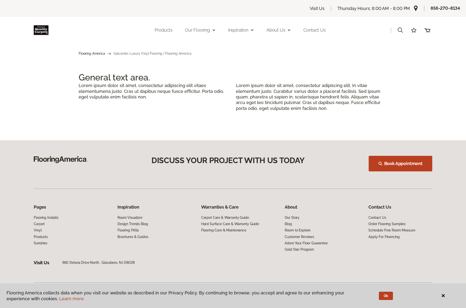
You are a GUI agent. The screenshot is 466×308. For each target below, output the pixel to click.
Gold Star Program (299, 249)
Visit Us (317, 8)
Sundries (40, 243)
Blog (288, 224)
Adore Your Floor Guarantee (306, 243)
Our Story (292, 218)
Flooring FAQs (128, 230)
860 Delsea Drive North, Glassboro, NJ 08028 (98, 262)
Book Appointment (403, 163)
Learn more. (72, 298)
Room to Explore (297, 230)
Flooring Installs (46, 218)
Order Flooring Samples (387, 224)
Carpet (39, 224)
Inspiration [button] (238, 30)
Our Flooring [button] (197, 30)
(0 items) (427, 30)
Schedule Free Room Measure (391, 230)
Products (164, 30)
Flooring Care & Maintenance (223, 230)
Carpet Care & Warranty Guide (225, 218)
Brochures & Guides (132, 237)
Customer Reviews (299, 237)
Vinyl (38, 230)
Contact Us (314, 30)
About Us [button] (275, 30)
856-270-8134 (445, 8)
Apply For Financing (383, 237)
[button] (400, 30)
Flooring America (92, 53)
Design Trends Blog (132, 224)
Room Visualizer (129, 218)
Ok (386, 296)
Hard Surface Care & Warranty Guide (230, 224)
